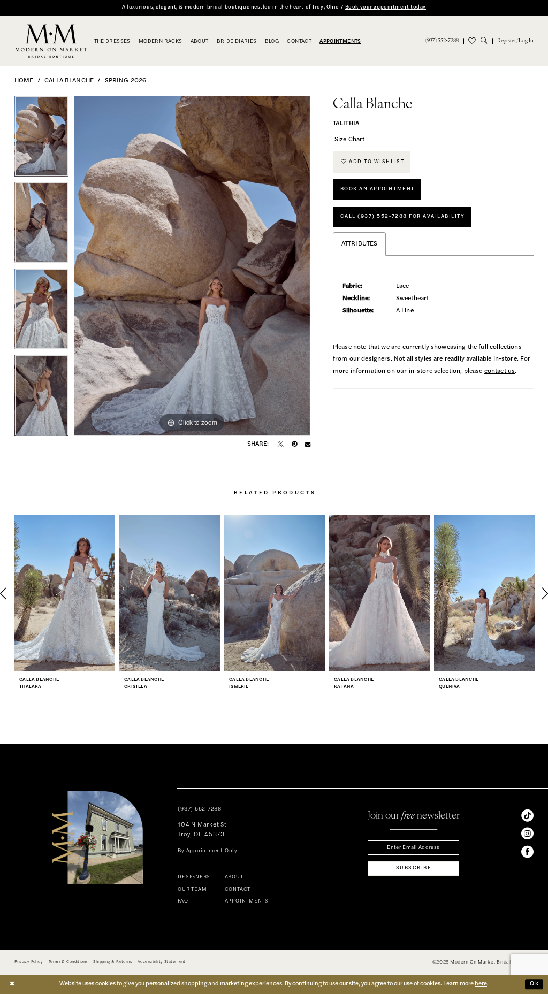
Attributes (359, 244)
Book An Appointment (377, 189)
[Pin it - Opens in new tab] (294, 444)
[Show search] (486, 40)
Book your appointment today (385, 7)
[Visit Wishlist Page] (472, 40)
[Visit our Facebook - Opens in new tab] (527, 852)
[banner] (51, 41)
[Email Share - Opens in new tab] (307, 444)
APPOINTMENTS (247, 901)
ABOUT (234, 877)
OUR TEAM (192, 889)
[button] (515, 40)
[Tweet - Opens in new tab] (280, 444)
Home (24, 81)
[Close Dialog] (12, 984)
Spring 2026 (126, 81)
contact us (499, 371)
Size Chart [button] (349, 139)
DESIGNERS (194, 877)
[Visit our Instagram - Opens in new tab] (527, 834)
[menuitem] (441, 40)
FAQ (183, 901)
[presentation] (64, 593)
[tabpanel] (41, 139)
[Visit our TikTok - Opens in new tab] (527, 815)
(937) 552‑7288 (200, 809)
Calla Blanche (69, 81)
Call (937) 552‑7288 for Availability (402, 216)
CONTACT (237, 889)
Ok (534, 984)
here (481, 984)
